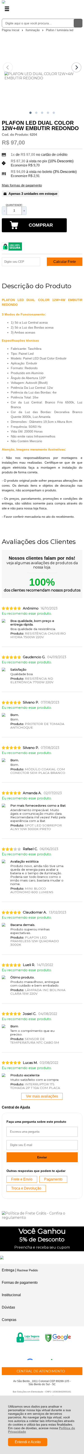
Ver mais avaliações (42, 1096)
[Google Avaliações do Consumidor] (41, 1354)
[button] (30, 113)
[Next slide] (76, 67)
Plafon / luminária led (59, 30)
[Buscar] (78, 23)
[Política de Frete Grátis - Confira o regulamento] (42, 1215)
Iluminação (33, 30)
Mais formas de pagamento (22, 185)
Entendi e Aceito (28, 1442)
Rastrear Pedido (27, 1270)
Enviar (42, 1157)
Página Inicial (11, 30)
